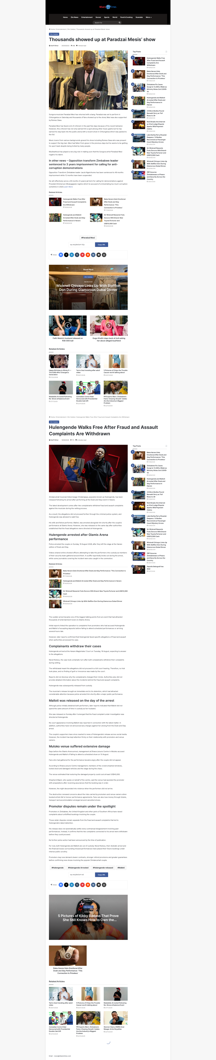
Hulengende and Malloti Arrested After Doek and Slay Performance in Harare (74, 218)
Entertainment (86, 17)
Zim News (74, 17)
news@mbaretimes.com (62, 1056)
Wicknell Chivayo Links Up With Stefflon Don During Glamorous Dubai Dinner (88, 288)
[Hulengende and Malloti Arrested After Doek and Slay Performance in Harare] (55, 217)
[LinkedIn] (71, 255)
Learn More (68, 187)
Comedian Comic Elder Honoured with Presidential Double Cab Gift (86, 399)
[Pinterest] (82, 255)
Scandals (139, 17)
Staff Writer (54, 45)
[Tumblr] (77, 255)
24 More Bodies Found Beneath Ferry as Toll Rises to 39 (155, 113)
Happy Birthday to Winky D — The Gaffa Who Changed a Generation (60, 372)
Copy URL (101, 245)
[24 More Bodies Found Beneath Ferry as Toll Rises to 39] (139, 114)
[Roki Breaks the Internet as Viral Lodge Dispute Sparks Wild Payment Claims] (139, 125)
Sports (106, 17)
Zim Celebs (71, 29)
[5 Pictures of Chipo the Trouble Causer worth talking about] (116, 361)
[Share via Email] (98, 255)
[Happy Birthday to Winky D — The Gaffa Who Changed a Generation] (61, 361)
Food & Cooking (126, 17)
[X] (66, 255)
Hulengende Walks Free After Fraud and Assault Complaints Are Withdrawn (74, 202)
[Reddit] (88, 255)
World (114, 17)
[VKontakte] (93, 255)
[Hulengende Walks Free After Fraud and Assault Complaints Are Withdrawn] (55, 202)
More (148, 17)
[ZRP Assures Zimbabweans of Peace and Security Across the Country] (139, 175)
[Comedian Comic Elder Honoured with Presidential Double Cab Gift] (88, 387)
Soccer (98, 17)
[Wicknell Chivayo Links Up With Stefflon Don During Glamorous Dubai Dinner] (139, 164)
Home (65, 17)
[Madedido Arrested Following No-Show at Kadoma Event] (61, 387)
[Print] (104, 255)
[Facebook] (61, 255)
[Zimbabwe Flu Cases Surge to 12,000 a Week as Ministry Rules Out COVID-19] (139, 87)
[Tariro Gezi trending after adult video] (88, 361)
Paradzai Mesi (88, 238)
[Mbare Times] (108, 7)
